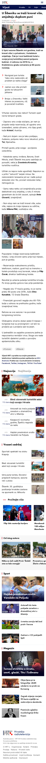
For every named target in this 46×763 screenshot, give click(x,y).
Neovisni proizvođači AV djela (15, 752)
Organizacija (17, 747)
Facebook (6, 363)
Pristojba (34, 747)
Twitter (14, 363)
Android (5, 361)
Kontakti (36, 755)
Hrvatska (22, 7)
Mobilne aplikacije (10, 758)
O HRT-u (6, 747)
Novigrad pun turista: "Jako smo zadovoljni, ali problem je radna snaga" (16, 78)
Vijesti (6, 7)
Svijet (36, 7)
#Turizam (7, 349)
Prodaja (6, 750)
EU (30, 7)
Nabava (14, 750)
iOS (38, 358)
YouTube (37, 363)
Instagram (21, 363)
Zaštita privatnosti (10, 755)
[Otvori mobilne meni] (42, 2)
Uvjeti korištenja (25, 755)
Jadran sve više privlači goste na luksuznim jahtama (16, 89)
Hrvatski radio (24, 750)
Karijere (26, 747)
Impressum (23, 758)
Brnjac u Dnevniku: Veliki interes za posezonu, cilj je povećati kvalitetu (16, 101)
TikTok (30, 363)
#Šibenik (19, 349)
